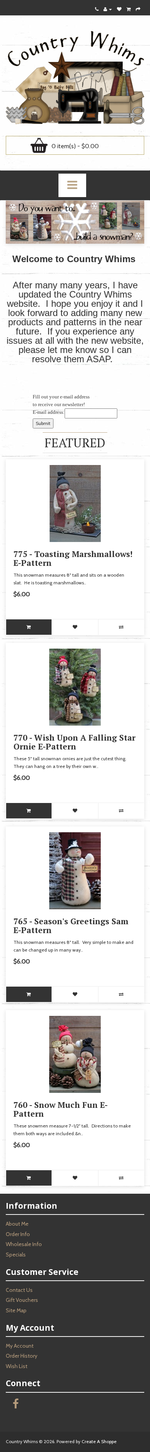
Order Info (18, 1234)
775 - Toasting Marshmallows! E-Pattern (73, 558)
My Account (19, 1345)
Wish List (16, 1366)
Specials (16, 1254)
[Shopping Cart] (129, 9)
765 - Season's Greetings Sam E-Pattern (70, 925)
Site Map (16, 1310)
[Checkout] (138, 9)
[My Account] (107, 9)
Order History (21, 1355)
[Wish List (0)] (119, 9)
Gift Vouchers (22, 1299)
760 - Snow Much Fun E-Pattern (60, 1109)
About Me (17, 1223)
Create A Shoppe (99, 1441)
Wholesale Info (24, 1244)
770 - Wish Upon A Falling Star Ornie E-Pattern (74, 742)
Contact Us (19, 1289)
